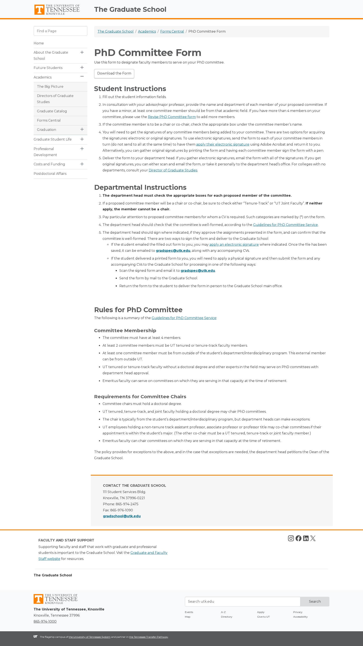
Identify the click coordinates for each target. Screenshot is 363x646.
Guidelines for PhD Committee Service (285, 225)
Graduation (46, 130)
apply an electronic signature (234, 245)
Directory (226, 616)
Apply (260, 612)
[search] (60, 31)
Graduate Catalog (52, 111)
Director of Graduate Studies (173, 170)
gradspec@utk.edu (198, 271)
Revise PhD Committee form (172, 117)
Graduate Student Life (53, 139)
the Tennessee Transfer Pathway (148, 636)
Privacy (297, 612)
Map (187, 616)
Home (39, 43)
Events (189, 612)
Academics (42, 77)
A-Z (223, 612)
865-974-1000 (45, 621)
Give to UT (263, 616)
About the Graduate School (51, 55)
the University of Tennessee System (89, 636)
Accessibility (300, 616)
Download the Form (114, 73)
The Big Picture (50, 87)
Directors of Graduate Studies (55, 99)
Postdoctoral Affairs (50, 174)
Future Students (48, 68)
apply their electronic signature (222, 144)
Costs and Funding (49, 164)
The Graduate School (130, 9)
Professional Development (45, 152)
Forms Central (49, 120)
